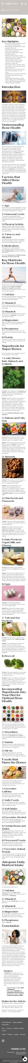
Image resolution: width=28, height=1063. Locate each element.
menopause (12, 169)
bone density (17, 821)
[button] (3, 4)
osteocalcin (13, 315)
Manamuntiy (8, 973)
